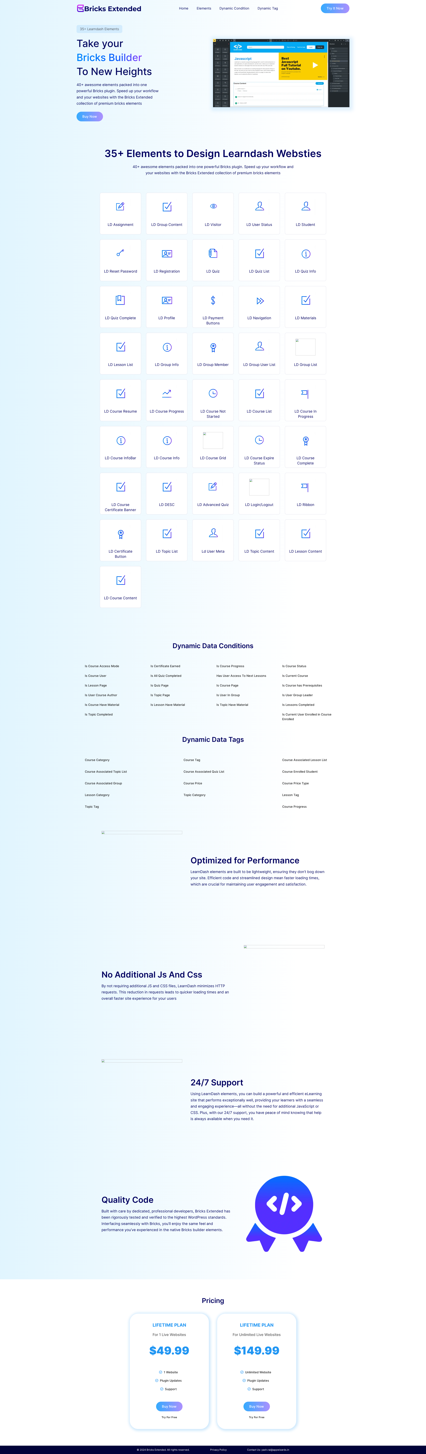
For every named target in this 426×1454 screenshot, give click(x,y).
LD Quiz (213, 271)
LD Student (305, 224)
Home (183, 8)
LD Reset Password (120, 271)
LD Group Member (213, 364)
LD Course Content (120, 598)
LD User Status (259, 224)
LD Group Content (166, 224)
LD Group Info (167, 364)
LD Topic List (167, 551)
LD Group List (305, 364)
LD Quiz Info (305, 271)
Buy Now (89, 117)
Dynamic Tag (268, 8)
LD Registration (167, 271)
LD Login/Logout (259, 504)
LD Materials (305, 318)
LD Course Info (167, 458)
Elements (204, 8)
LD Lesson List (120, 364)
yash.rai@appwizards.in (275, 1449)
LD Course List (259, 411)
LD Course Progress (167, 411)
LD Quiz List (259, 271)
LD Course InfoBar (120, 458)
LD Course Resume (120, 411)
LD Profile (166, 318)
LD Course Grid (213, 458)
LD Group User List (259, 364)
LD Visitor (213, 224)
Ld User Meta (213, 551)
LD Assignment (120, 224)
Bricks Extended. (156, 1449)
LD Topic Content (259, 551)
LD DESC (167, 504)
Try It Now (335, 8)
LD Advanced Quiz (213, 504)
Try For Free (169, 1417)
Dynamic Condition (234, 8)
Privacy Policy (218, 1449)
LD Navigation (259, 318)
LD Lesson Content (305, 551)
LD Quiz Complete (120, 318)
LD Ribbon (305, 504)
